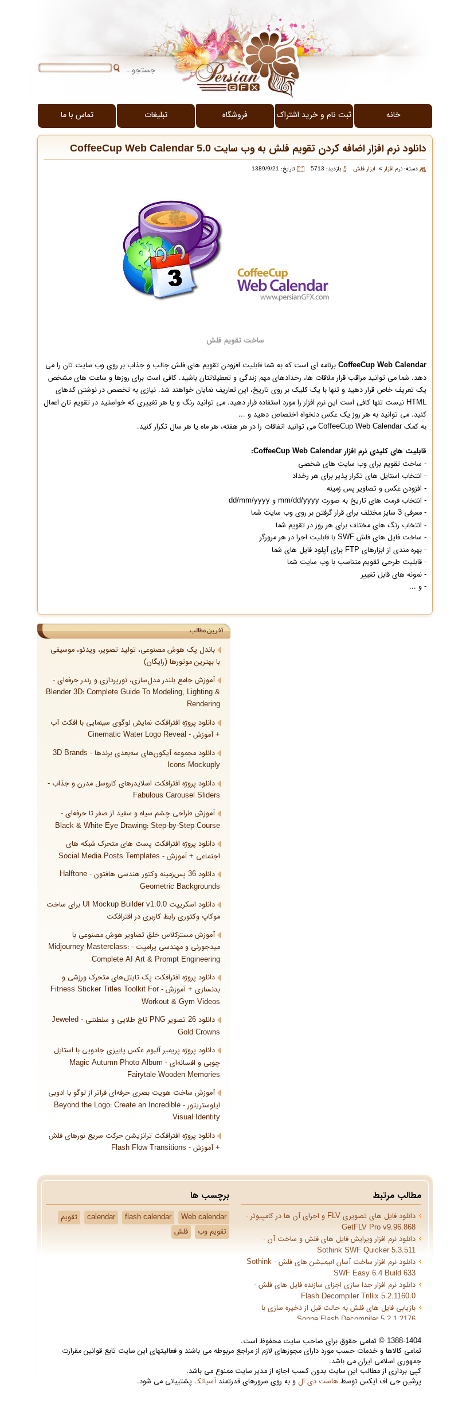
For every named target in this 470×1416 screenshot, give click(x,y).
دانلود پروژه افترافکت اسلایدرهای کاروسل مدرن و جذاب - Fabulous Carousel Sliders (134, 790)
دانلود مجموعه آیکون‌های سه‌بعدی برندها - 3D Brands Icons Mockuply (136, 759)
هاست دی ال (318, 1381)
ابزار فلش (364, 169)
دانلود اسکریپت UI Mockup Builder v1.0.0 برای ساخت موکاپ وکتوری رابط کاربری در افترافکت (133, 911)
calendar (101, 1217)
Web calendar (203, 1217)
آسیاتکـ (205, 1381)
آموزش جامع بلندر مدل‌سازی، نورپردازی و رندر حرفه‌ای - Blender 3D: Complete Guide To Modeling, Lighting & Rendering (133, 693)
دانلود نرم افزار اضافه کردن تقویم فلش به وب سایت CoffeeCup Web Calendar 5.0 (248, 149)
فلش (181, 1232)
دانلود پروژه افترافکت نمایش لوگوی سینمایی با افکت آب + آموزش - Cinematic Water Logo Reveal (135, 729)
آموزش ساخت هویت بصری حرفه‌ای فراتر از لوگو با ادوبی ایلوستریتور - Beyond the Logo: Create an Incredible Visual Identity (134, 1105)
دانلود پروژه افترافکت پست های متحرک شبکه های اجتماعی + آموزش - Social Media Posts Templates (139, 850)
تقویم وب (212, 1232)
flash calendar (148, 1217)
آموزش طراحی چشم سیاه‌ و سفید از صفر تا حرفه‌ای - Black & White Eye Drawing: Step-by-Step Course (137, 819)
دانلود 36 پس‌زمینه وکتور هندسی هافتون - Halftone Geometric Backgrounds (140, 880)
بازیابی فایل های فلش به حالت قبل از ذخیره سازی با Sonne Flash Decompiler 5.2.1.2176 (338, 1313)
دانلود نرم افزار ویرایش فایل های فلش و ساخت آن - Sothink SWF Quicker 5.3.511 (339, 1245)
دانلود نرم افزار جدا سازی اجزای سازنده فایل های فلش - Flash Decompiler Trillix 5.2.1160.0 (335, 1290)
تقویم (69, 1217)
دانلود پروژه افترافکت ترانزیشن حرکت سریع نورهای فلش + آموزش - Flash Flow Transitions (134, 1142)
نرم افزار (393, 169)
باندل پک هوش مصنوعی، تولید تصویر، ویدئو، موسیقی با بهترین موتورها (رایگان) (135, 656)
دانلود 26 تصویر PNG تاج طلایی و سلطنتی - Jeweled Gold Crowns (136, 1026)
